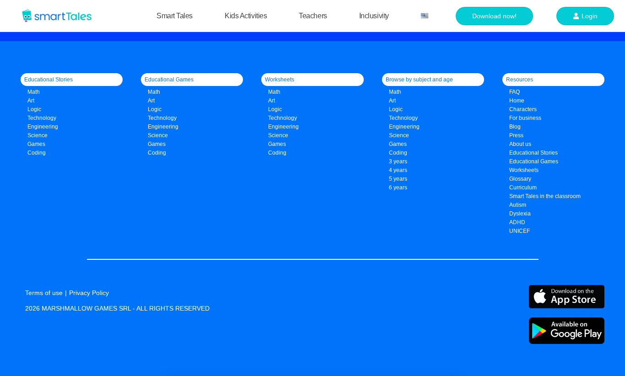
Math (33, 92)
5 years (398, 179)
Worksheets (524, 170)
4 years (398, 170)
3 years (398, 161)
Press (516, 135)
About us (520, 144)
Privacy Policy (89, 292)
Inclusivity (374, 16)
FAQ (514, 92)
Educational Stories (533, 153)
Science (37, 135)
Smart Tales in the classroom (545, 196)
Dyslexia (520, 213)
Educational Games (533, 161)
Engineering (42, 127)
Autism (517, 205)
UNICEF (519, 231)
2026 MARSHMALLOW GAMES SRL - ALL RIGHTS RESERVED (117, 308)
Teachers (313, 16)
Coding (36, 153)
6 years (398, 187)
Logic (34, 109)
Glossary (520, 179)
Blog (515, 127)
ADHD (517, 222)
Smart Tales (174, 16)
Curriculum (523, 187)
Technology (41, 118)
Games (157, 144)
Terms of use (44, 292)
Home (516, 100)
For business (525, 118)
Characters (523, 109)
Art (30, 100)
